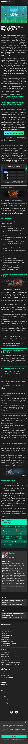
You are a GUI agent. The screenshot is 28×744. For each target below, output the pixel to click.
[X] (16, 712)
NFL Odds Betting (8, 527)
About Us (3, 692)
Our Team (3, 671)
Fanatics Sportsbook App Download (10, 662)
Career (2, 673)
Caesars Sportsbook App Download (10, 664)
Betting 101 (4, 633)
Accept (14, 736)
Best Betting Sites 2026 (7, 627)
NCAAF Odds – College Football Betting (7, 531)
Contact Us (4, 694)
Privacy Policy (12, 739)
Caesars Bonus (5, 660)
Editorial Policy (5, 701)
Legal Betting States (6, 635)
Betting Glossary (5, 637)
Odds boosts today (6, 631)
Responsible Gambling (7, 677)
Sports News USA (5, 639)
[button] (26, 722)
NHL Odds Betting (8, 541)
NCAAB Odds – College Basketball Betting (20, 531)
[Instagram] (11, 712)
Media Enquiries (5, 675)
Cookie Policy (6, 739)
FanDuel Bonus (5, 656)
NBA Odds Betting (21, 527)
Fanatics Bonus (5, 654)
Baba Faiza (12, 553)
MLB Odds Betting (21, 541)
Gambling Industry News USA (8, 643)
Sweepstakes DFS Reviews (8, 629)
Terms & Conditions (20, 739)
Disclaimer (3, 705)
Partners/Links (5, 707)
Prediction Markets (6, 645)
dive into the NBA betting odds (15, 96)
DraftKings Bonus (5, 658)
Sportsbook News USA (7, 641)
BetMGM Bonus (5, 652)
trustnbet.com (6, 2)
